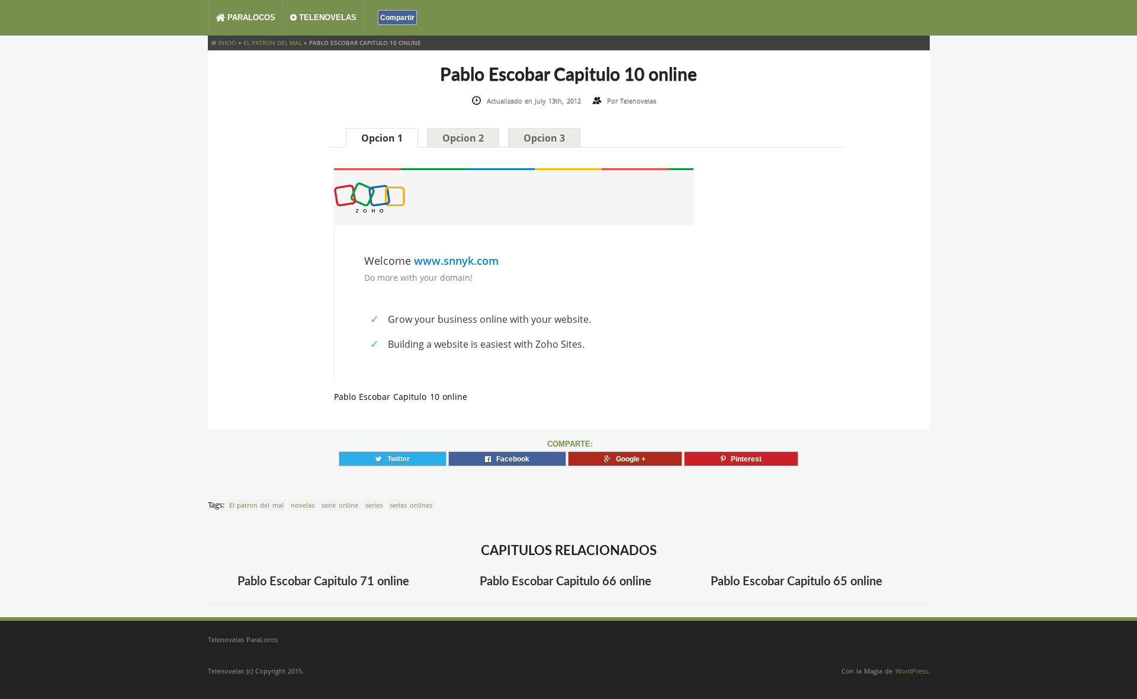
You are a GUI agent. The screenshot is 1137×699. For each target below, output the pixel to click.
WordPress (911, 670)
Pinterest (743, 459)
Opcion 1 (382, 138)
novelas (302, 505)
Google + (628, 459)
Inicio (226, 43)
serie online (340, 505)
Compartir (397, 17)
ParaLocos (250, 17)
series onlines (411, 505)
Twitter (396, 459)
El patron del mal (256, 505)
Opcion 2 (463, 138)
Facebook (510, 459)
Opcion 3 (544, 138)
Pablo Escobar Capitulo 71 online (323, 582)
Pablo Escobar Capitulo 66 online (565, 582)
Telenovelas (326, 17)
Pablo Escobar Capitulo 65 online (796, 582)
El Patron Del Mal (272, 43)
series (374, 505)
